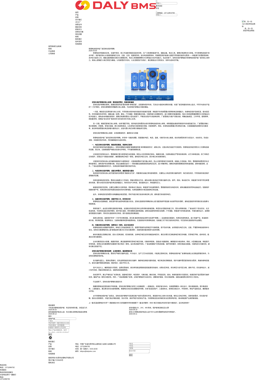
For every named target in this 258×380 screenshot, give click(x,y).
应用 (77, 17)
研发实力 (78, 29)
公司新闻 (51, 53)
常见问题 (78, 34)
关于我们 (78, 20)
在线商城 (78, 44)
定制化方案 (79, 32)
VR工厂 (78, 22)
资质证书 (78, 24)
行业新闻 (58, 46)
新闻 (77, 37)
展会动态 (78, 27)
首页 (77, 12)
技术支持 (78, 41)
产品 (77, 15)
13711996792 (5, 379)
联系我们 (78, 39)
